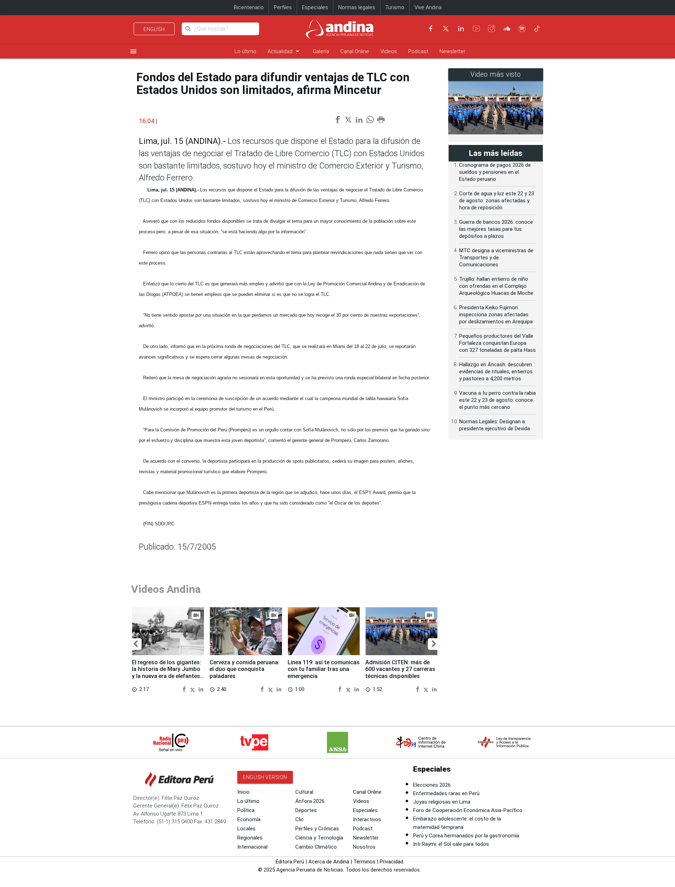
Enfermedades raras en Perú (446, 793)
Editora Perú (290, 862)
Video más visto (495, 74)
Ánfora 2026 (309, 801)
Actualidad (285, 51)
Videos (388, 51)
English (154, 29)
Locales (246, 828)
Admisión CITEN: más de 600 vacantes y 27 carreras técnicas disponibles (400, 669)
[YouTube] (476, 28)
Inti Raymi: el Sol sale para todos (451, 844)
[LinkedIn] (461, 28)
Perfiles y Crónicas (317, 828)
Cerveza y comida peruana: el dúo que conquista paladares (244, 669)
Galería (321, 51)
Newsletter (452, 51)
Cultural (304, 792)
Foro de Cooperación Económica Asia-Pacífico (467, 810)
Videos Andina (166, 589)
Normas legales (356, 7)
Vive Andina (428, 7)
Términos (364, 862)
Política (246, 810)
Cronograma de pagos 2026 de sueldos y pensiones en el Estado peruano (495, 172)
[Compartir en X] (193, 689)
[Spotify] (522, 28)
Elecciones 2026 (432, 785)
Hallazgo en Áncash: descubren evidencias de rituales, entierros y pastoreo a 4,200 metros (496, 371)
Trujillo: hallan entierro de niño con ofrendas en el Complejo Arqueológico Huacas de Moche (496, 286)
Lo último (245, 51)
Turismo (394, 7)
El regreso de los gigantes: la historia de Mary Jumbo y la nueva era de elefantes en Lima (166, 672)
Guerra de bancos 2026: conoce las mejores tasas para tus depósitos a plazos (496, 229)
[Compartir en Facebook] (185, 689)
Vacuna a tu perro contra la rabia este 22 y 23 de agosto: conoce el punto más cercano (497, 400)
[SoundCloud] (507, 28)
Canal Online (354, 51)
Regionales (250, 838)
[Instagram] (491, 28)
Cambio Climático (316, 847)
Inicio (243, 792)
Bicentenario (249, 7)
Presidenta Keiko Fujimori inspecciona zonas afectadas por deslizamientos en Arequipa (496, 314)
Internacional (252, 847)
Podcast (418, 51)
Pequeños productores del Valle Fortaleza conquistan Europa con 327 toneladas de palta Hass (497, 343)
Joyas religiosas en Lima (441, 802)
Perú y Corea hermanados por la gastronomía (466, 835)
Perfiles (283, 7)
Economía (249, 819)
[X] (446, 28)
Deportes (306, 810)
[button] (135, 644)
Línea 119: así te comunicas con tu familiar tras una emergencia (324, 669)
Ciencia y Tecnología (319, 838)
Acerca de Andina (328, 862)
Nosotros (364, 847)
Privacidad (391, 862)
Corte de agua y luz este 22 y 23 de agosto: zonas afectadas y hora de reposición (496, 200)
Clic (299, 819)
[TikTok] (537, 28)
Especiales (315, 7)
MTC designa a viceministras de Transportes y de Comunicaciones (496, 257)
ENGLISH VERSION (265, 777)
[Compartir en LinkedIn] (201, 689)
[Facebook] (431, 28)
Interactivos (367, 819)
